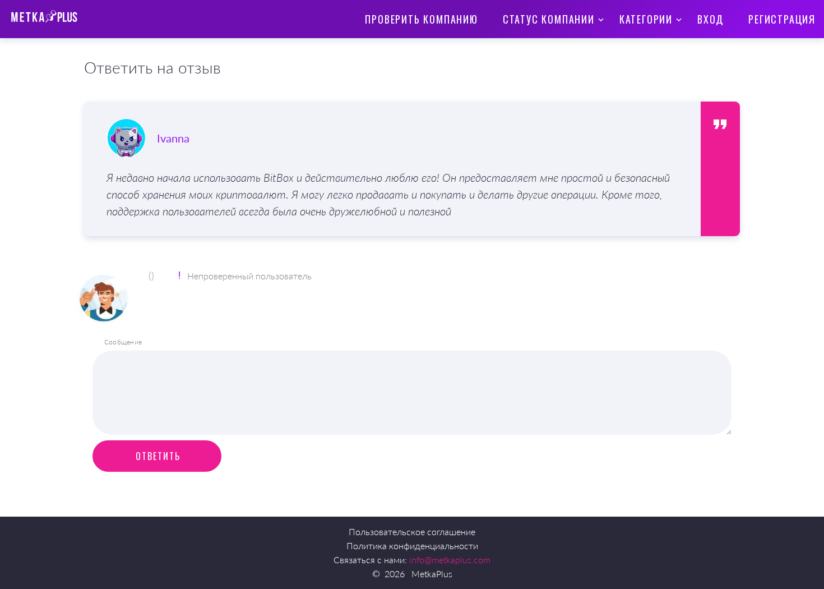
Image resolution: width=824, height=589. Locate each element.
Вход (710, 19)
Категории (646, 19)
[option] (392, 169)
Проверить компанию (421, 19)
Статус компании (549, 19)
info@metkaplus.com (449, 559)
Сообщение (123, 342)
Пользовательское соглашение (412, 531)
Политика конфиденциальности (412, 545)
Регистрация (782, 19)
